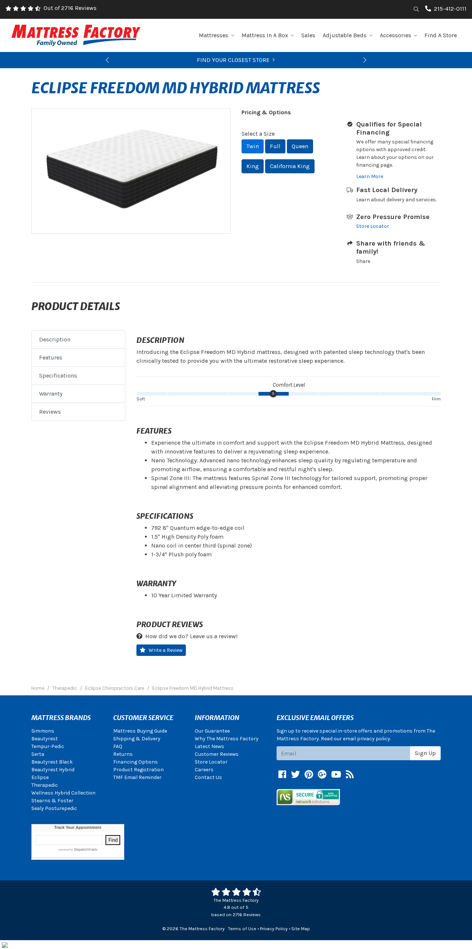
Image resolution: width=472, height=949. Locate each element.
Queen (300, 146)
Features (50, 357)
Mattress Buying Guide (140, 731)
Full (275, 146)
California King (290, 166)
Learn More (369, 176)
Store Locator (372, 226)
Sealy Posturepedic (54, 808)
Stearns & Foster (52, 800)
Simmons (42, 731)
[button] (106, 60)
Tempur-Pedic (47, 746)
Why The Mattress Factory (226, 739)
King (252, 166)
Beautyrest (44, 739)
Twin (252, 146)
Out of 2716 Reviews (70, 7)
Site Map (300, 928)
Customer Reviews (217, 754)
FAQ (117, 746)
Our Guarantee (212, 731)
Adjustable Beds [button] (345, 35)
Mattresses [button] (213, 35)
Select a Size (258, 133)
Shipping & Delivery (136, 739)
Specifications (58, 375)
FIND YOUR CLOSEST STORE (233, 59)
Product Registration (138, 769)
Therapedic (44, 785)
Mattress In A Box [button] (265, 35)
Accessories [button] (395, 35)
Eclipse (40, 777)
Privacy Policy (274, 928)
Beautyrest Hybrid (52, 769)
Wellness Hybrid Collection (63, 793)
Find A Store (440, 35)
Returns (123, 754)
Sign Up (425, 753)
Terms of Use (242, 928)
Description (54, 339)
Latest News (209, 746)
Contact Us (208, 777)
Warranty (50, 393)
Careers (204, 769)
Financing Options (135, 762)
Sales (308, 35)
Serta (37, 754)
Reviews (50, 411)
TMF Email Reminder (137, 777)
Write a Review (166, 650)
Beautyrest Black (52, 762)
